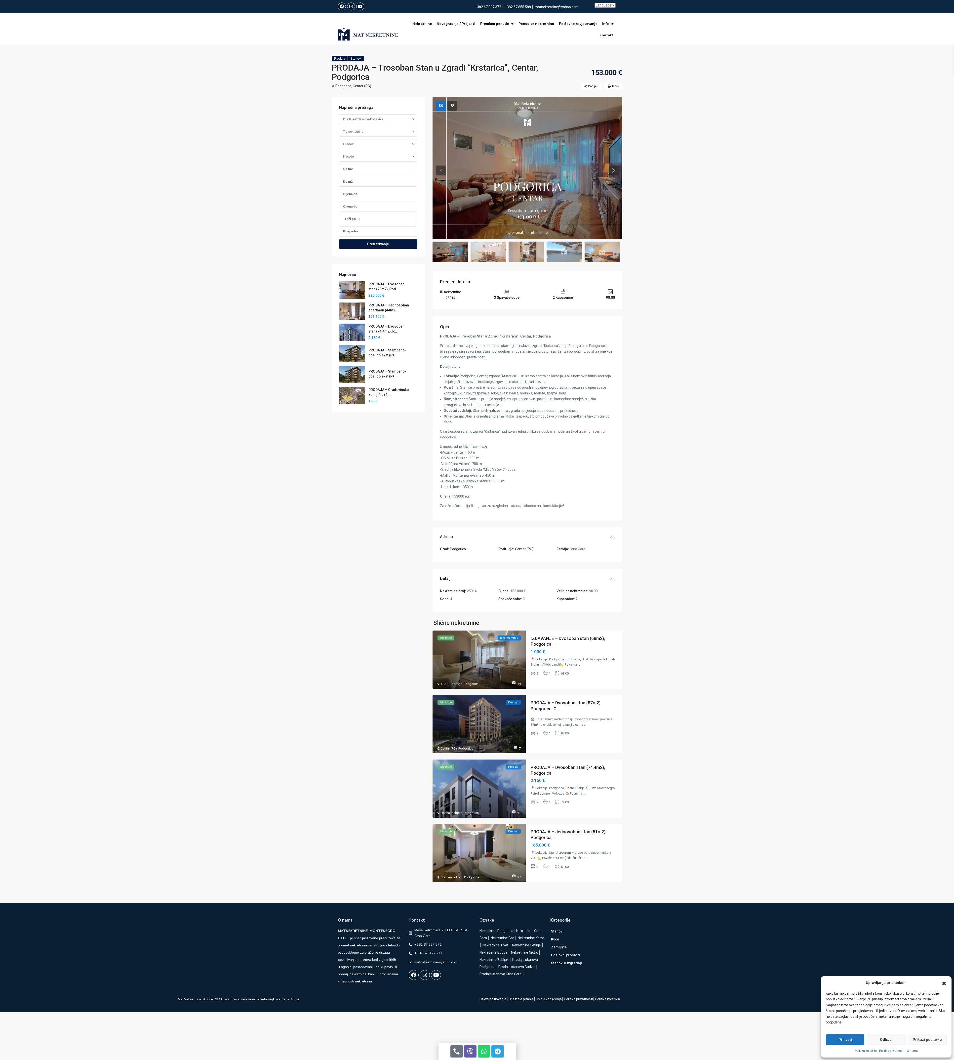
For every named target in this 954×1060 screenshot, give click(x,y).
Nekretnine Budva (493, 952)
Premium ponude (494, 23)
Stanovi (356, 58)
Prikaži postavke (927, 1039)
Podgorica (343, 86)
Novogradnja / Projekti (456, 23)
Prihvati (845, 1039)
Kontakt (606, 35)
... (579, 664)
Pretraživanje (378, 244)
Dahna (445, 813)
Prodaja (339, 58)
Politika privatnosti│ (579, 999)
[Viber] (470, 1051)
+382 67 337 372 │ (490, 7)
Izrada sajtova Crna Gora (278, 999)
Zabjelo (456, 813)
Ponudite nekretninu (536, 23)
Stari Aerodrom (452, 877)
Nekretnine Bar (502, 938)
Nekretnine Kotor (531, 938)
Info (605, 23)
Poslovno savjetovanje (578, 23)
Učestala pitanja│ (522, 999)
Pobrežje (456, 684)
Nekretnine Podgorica (496, 931)
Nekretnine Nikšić (524, 952)
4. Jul (444, 684)
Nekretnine (422, 23)
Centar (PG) (362, 86)
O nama (912, 1051)
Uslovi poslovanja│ (494, 999)
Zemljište (559, 947)
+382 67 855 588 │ (520, 7)
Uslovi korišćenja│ (550, 999)
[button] (944, 982)
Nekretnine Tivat (495, 945)
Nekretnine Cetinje (526, 945)
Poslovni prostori (565, 955)
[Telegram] (497, 1051)
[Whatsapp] (484, 1051)
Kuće (555, 939)
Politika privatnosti (891, 1051)
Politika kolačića (866, 1051)
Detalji (445, 578)
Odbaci (886, 1039)
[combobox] (378, 119)
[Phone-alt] (456, 1051)
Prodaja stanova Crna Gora (500, 974)
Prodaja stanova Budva (516, 967)
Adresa (446, 536)
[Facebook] (342, 6)
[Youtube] (360, 6)
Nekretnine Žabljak (494, 960)
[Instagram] (351, 6)
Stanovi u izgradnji (566, 963)
